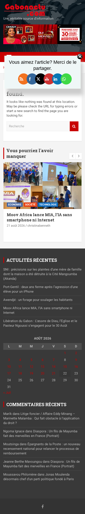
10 (9, 367)
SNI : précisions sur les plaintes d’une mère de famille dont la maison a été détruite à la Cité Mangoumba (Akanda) (42, 274)
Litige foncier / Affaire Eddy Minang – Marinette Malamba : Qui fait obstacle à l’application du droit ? (41, 418)
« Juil (7, 393)
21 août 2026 (16, 225)
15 (65, 367)
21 (53, 373)
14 (53, 367)
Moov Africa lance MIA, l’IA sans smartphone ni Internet (39, 217)
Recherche (74, 126)
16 (76, 367)
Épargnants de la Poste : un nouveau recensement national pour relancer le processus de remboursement (41, 448)
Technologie (48, 204)
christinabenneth (38, 225)
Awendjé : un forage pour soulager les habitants (38, 300)
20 (42, 373)
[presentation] (72, 156)
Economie (14, 204)
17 (9, 373)
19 (31, 373)
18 (20, 373)
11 (20, 367)
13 (42, 367)
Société (30, 204)
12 (31, 367)
